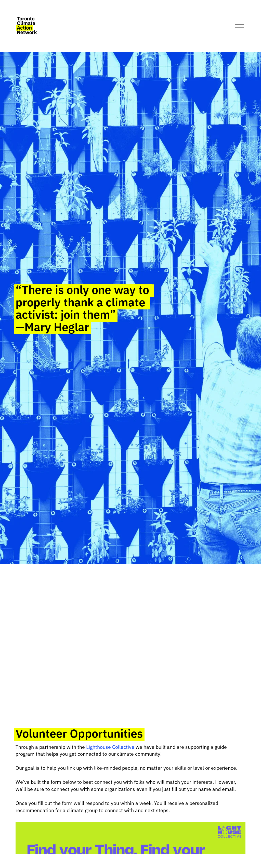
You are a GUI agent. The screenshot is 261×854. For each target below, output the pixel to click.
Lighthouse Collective (110, 746)
